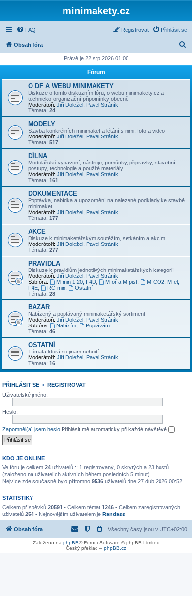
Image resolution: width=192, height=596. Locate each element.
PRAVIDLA (44, 263)
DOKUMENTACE (52, 193)
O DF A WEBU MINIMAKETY (71, 86)
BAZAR (39, 307)
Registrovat (66, 385)
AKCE (37, 231)
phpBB (71, 542)
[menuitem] (26, 30)
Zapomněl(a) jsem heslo (31, 429)
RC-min (56, 288)
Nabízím (66, 325)
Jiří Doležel (70, 105)
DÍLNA (37, 156)
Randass (113, 514)
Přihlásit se (20, 385)
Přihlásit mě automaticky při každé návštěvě (115, 429)
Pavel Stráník (102, 105)
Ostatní (84, 288)
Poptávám (98, 325)
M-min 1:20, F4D (76, 282)
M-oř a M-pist (121, 282)
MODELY (41, 124)
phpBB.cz (115, 548)
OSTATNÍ (41, 345)
